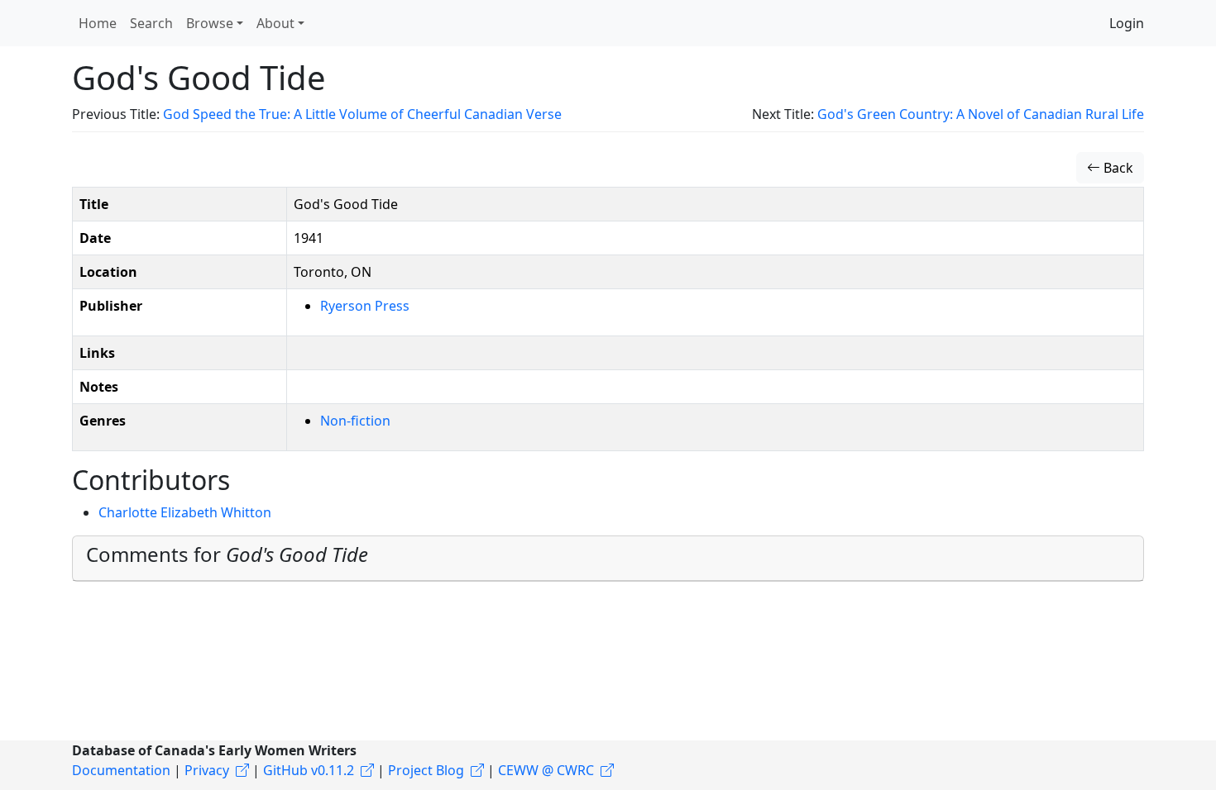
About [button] (275, 23)
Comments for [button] (227, 554)
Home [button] (98, 23)
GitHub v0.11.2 (308, 770)
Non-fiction (355, 421)
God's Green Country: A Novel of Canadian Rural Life (980, 114)
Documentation (121, 770)
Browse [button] (209, 23)
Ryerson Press (364, 306)
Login (1126, 23)
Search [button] (151, 23)
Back (1116, 168)
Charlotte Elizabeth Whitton (184, 512)
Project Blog (426, 770)
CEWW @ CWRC (546, 770)
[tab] (608, 558)
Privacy (206, 770)
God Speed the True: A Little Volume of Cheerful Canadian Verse (362, 114)
